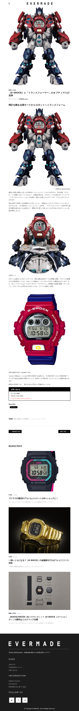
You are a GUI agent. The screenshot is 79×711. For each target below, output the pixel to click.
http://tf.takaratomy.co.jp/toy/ (21, 398)
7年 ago (15, 495)
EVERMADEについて (15, 667)
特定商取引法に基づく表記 (17, 687)
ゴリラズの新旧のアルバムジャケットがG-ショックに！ (33, 498)
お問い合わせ (13, 670)
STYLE (14, 90)
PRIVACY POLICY (14, 681)
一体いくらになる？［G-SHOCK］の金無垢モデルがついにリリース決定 (39, 561)
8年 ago (15, 557)
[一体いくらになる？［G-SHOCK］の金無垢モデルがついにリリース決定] (39, 530)
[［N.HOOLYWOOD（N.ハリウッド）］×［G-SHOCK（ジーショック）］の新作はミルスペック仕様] (39, 591)
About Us (12, 664)
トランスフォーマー (37, 418)
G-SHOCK (25, 418)
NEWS (10, 90)
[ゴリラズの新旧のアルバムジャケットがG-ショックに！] (39, 471)
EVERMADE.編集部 (23, 99)
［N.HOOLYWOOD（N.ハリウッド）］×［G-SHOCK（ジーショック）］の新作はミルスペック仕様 (38, 618)
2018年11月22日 (13, 99)
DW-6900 (17, 418)
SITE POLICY (13, 684)
